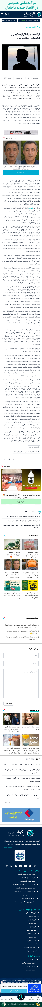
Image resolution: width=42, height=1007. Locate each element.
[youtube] (25, 866)
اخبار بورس (32, 916)
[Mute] (6, 489)
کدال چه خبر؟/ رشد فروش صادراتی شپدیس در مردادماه (22, 764)
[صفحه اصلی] (21, 997)
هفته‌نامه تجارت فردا (28, 895)
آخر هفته (33, 944)
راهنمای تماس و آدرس (28, 963)
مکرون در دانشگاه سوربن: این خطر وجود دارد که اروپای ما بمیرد (20, 526)
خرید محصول (21, 172)
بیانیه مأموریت (30, 970)
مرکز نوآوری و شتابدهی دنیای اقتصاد (23, 902)
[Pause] (3, 489)
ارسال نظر (8, 703)
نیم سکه (11, 21)
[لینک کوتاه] (13, 459)
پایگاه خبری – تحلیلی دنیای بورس (24, 892)
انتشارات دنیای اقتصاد (28, 898)
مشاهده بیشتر (8, 802)
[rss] (7, 866)
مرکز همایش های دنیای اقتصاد (25, 888)
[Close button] (40, 982)
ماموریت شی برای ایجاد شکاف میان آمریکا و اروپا (22, 516)
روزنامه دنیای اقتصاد (28, 878)
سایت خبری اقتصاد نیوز (27, 881)
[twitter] (30, 866)
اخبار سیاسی (31, 27)
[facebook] (16, 866)
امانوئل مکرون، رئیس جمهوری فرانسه (26, 452)
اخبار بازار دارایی (31, 930)
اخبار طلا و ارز (32, 920)
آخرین (38, 759)
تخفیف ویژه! (21, 502)
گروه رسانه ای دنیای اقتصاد (26, 874)
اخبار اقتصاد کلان (31, 913)
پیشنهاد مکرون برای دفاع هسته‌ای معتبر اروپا (23, 521)
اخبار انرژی (33, 927)
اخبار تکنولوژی (31, 941)
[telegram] (20, 866)
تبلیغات (32, 960)
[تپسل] (4, 138)
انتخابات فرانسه (34, 447)
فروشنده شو (14, 991)
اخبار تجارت (32, 923)
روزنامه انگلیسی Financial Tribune (24, 885)
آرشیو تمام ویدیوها (30, 947)
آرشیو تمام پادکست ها (29, 951)
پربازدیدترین (30, 759)
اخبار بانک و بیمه (31, 934)
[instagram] (35, 866)
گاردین (31, 208)
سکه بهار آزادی (35, 21)
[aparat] (11, 866)
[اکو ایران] (32, 14)
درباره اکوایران (31, 967)
